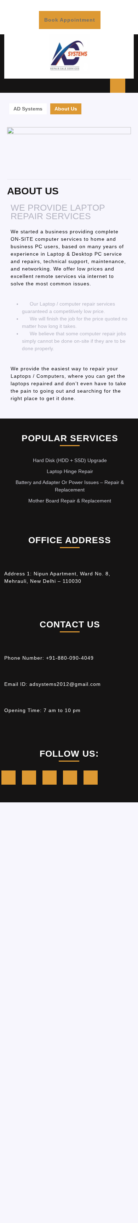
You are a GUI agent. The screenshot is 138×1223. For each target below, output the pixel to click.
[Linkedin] (51, 778)
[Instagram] (72, 778)
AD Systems (27, 109)
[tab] (117, 86)
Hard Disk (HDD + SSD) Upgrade (70, 460)
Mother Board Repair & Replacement (69, 501)
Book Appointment (69, 17)
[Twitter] (31, 778)
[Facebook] (10, 778)
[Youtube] (92, 778)
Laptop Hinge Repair (70, 471)
